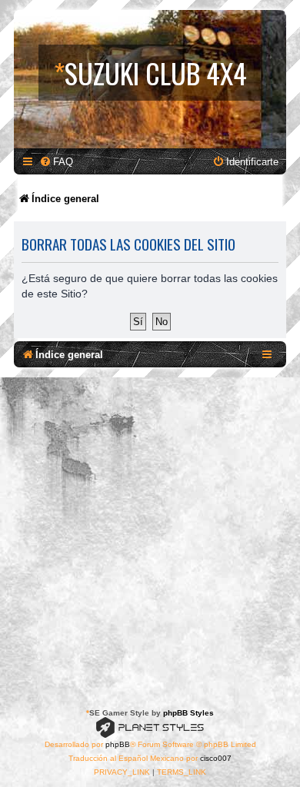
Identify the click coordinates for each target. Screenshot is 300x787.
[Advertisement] (150, 535)
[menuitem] (56, 162)
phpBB (117, 744)
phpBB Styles (188, 713)
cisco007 (216, 758)
